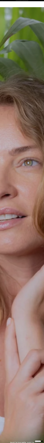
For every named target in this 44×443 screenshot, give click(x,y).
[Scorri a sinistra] (2, 0)
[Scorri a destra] (41, 0)
